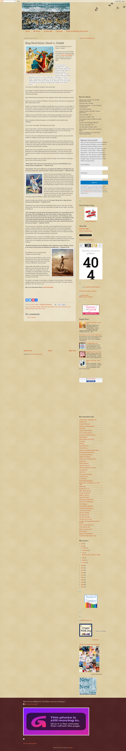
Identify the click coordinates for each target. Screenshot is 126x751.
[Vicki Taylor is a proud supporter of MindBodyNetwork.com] (80, 200)
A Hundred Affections (84, 424)
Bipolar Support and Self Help (86, 439)
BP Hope (81, 443)
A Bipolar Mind (82, 422)
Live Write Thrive (83, 476)
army (30, 306)
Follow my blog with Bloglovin (86, 239)
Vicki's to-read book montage (89, 644)
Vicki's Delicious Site (84, 527)
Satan (36, 308)
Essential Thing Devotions (85, 454)
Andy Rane (82, 428)
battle (33, 306)
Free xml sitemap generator (30, 743)
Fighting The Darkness (85, 456)
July (83, 552)
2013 (82, 572)
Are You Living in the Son (85, 432)
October (84, 548)
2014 (82, 570)
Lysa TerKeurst (83, 478)
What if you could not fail (85, 529)
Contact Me (48, 31)
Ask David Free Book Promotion (87, 435)
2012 (82, 575)
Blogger (71, 747)
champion (38, 306)
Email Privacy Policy (88, 191)
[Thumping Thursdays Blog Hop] (80, 373)
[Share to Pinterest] (65, 304)
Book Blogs (82, 441)
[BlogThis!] (60, 304)
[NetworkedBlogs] (91, 378)
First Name (84, 173)
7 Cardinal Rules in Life (92, 343)
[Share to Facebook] (63, 304)
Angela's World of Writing (85, 430)
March (84, 560)
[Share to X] (61, 304)
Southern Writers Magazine (86, 506)
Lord (69, 306)
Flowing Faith (82, 461)
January (84, 562)
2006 (82, 584)
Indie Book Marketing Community (87, 467)
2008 (82, 579)
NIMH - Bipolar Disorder (85, 490)
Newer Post (28, 351)
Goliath (52, 306)
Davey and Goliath (66, 55)
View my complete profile (85, 231)
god (48, 306)
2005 (82, 587)
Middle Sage (82, 486)
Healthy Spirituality (84, 463)
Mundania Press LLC (84, 488)
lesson (65, 306)
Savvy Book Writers (84, 497)
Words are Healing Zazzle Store (77, 31)
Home (28, 31)
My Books (37, 31)
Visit (95, 639)
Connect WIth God (83, 446)
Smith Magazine (83, 504)
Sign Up (94, 182)
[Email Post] (55, 304)
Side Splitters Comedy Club (86, 499)
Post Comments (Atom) (36, 354)
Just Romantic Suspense (85, 474)
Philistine (27, 308)
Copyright (59, 31)
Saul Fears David (48, 287)
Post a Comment (32, 317)
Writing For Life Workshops (86, 533)
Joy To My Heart (83, 470)
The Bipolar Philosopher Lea (86, 508)
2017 (82, 546)
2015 (82, 568)
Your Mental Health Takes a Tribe (87, 535)
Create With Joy (83, 448)
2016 (82, 565)
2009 (82, 577)
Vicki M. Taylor (85, 228)
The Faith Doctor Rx (84, 515)
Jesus (59, 306)
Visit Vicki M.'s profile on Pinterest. (88, 291)
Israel (55, 306)
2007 (82, 582)
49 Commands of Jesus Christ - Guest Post (90, 335)
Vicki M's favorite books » (96, 674)
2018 (82, 543)
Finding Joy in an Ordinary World (87, 459)
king (62, 306)
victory (43, 308)
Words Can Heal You (91, 221)
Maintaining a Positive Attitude (93, 352)
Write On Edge (83, 531)
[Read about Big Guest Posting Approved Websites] (87, 38)
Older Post (72, 351)
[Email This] (58, 304)
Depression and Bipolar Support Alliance (89, 450)
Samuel (32, 308)
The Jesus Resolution (84, 517)
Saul (40, 308)
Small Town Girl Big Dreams (86, 501)
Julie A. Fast (82, 472)
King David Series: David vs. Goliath (91, 554)
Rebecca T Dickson (84, 495)
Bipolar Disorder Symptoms (86, 297)
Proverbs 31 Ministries (84, 493)
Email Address (85, 164)
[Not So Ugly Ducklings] (90, 607)
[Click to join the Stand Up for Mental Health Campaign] (83, 295)
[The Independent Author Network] (91, 287)
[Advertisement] (50, 336)
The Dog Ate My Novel (85, 510)
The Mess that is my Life (85, 519)
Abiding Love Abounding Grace (87, 426)
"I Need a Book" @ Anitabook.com (87, 419)
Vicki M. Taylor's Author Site (86, 525)
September (85, 550)
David (42, 306)
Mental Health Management (86, 480)
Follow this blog (91, 381)
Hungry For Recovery (84, 465)
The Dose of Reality (84, 512)
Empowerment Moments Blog (86, 452)
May (83, 557)
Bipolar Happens (83, 437)
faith (46, 306)
